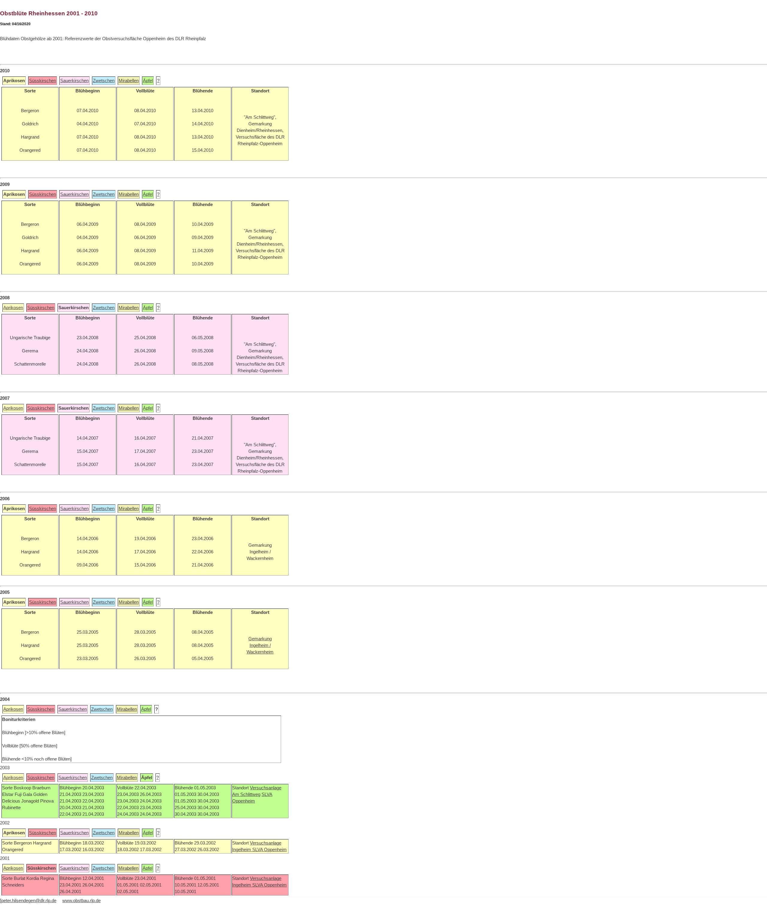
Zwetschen (103, 80)
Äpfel (148, 80)
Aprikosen (13, 307)
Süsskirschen (42, 80)
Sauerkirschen (74, 80)
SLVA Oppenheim (269, 849)
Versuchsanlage (265, 787)
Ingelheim (242, 849)
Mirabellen (129, 80)
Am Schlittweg (246, 794)
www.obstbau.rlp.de (81, 900)
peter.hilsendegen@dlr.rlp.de (28, 900)
